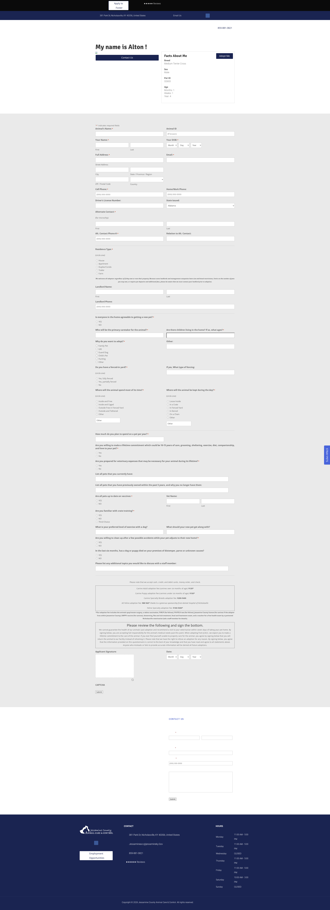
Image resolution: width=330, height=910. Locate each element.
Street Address (101, 164)
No (100, 385)
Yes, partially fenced (107, 381)
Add (230, 479)
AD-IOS (201, 902)
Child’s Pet (103, 355)
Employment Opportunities (96, 855)
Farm (101, 273)
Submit (99, 692)
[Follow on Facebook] (208, 16)
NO (100, 325)
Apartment (103, 263)
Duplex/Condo (105, 267)
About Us (190, 28)
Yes (100, 452)
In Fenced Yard (176, 407)
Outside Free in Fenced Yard (111, 407)
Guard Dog (103, 352)
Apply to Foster (118, 5)
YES (100, 321)
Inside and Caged (106, 404)
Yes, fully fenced (106, 378)
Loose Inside (175, 401)
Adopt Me (224, 55)
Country (133, 184)
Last (132, 149)
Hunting (102, 358)
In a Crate (174, 404)
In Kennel (174, 411)
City (97, 174)
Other (101, 362)
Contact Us (202, 28)
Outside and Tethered (108, 411)
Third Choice (104, 521)
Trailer (101, 270)
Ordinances (152, 28)
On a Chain (174, 414)
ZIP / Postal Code (102, 184)
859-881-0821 (223, 27)
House (101, 260)
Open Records (176, 28)
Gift (100, 349)
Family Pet (103, 345)
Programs (137, 28)
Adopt (127, 28)
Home (119, 28)
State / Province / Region (141, 174)
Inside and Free (105, 401)
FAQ (165, 28)
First (97, 149)
